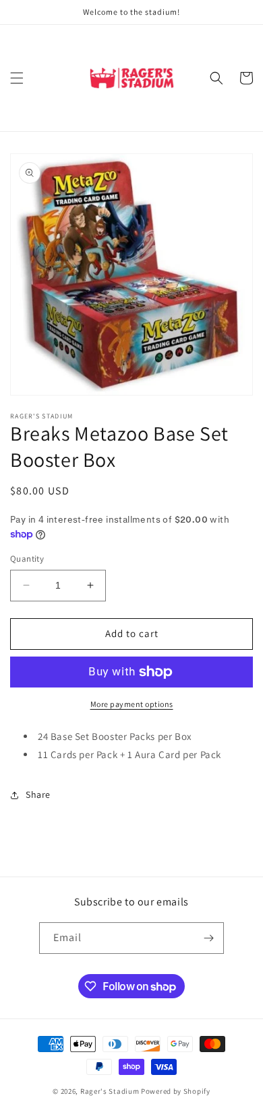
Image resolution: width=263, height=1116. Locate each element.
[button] (17, 78)
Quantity (27, 558)
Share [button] (38, 794)
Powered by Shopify (175, 1091)
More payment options (131, 704)
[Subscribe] (208, 938)
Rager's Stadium (110, 1091)
